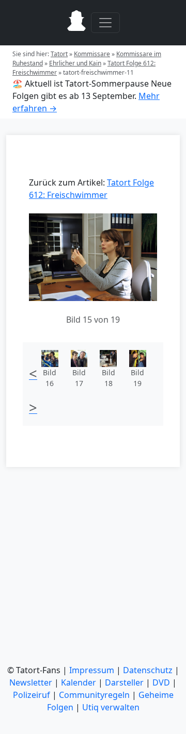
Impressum (91, 670)
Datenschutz (148, 670)
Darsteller (124, 682)
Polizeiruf (31, 694)
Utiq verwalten (111, 707)
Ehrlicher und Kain (75, 63)
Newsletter (30, 682)
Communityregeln (94, 694)
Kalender (78, 682)
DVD (161, 682)
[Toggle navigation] (105, 22)
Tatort (59, 53)
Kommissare (92, 53)
